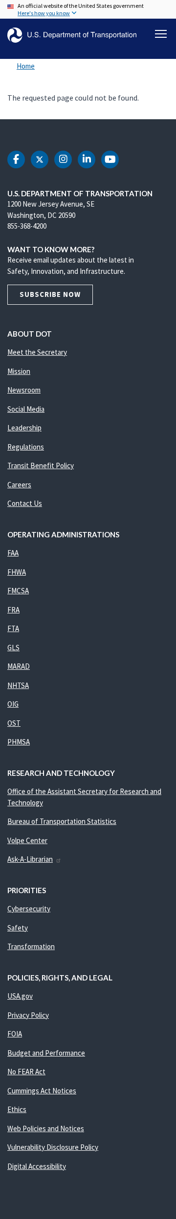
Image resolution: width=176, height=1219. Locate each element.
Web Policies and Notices (45, 1128)
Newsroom (24, 390)
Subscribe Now (50, 294)
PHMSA (18, 741)
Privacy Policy (28, 1015)
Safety (17, 927)
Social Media (25, 409)
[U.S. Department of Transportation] (71, 35)
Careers (19, 484)
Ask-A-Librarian (30, 859)
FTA (13, 628)
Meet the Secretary (37, 352)
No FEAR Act (26, 1071)
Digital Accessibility (36, 1166)
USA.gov (20, 996)
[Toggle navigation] (161, 33)
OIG (13, 704)
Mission (18, 371)
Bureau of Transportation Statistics (61, 821)
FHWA (16, 572)
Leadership (24, 427)
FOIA (14, 1033)
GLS (13, 647)
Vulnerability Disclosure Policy (52, 1147)
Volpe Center (27, 840)
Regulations (25, 446)
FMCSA (18, 590)
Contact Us (24, 503)
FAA (13, 552)
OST (14, 723)
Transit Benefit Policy (40, 465)
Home (26, 66)
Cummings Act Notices (41, 1090)
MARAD (18, 666)
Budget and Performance (46, 1053)
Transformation (31, 946)
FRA (13, 609)
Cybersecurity (28, 908)
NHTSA (18, 685)
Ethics (16, 1109)
